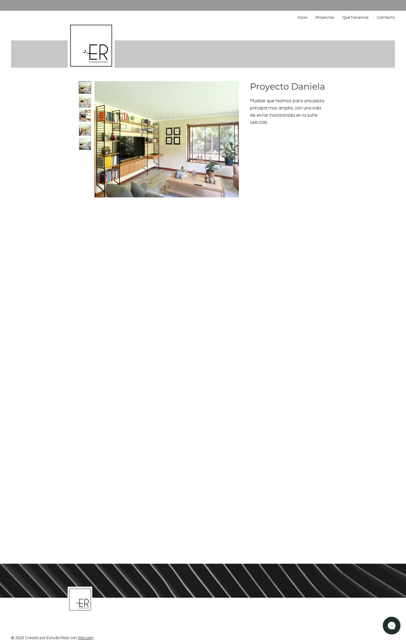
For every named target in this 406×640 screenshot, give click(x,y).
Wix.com (85, 638)
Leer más (258, 122)
